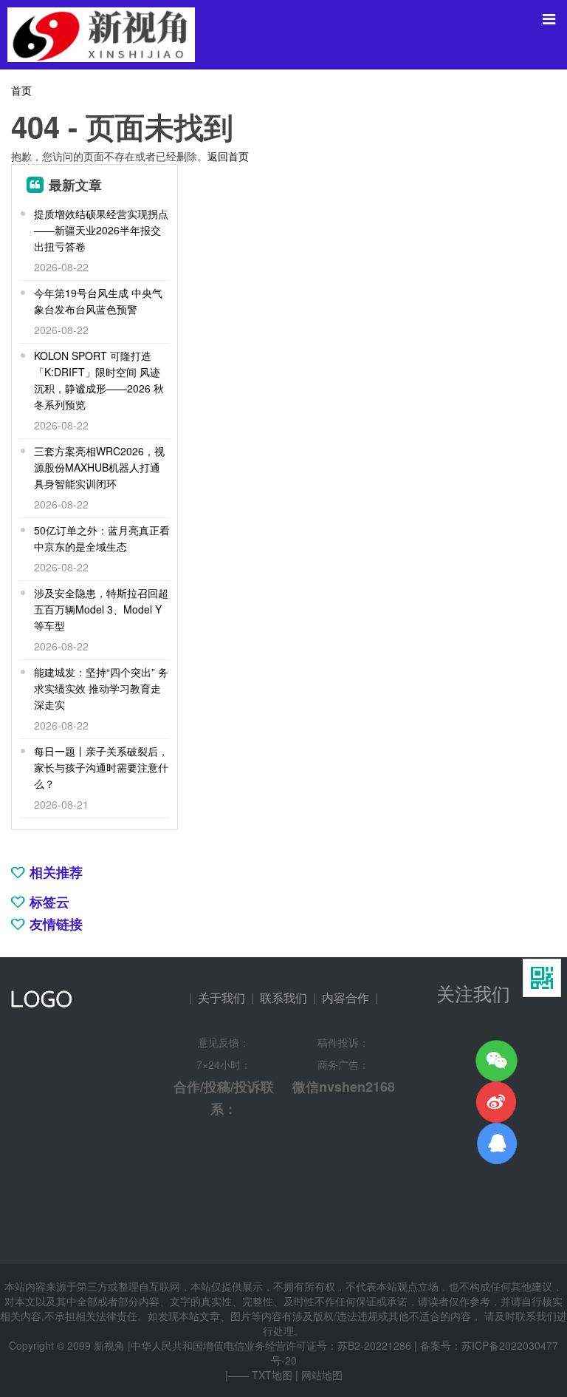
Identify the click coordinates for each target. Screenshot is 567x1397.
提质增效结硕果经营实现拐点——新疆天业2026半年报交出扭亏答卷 (101, 230)
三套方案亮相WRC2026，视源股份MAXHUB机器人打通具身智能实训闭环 (99, 467)
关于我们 (221, 997)
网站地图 (322, 1374)
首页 (21, 90)
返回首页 (228, 156)
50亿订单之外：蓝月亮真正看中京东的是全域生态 (102, 538)
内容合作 (345, 997)
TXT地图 (272, 1374)
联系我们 (283, 997)
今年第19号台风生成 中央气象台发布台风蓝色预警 (98, 300)
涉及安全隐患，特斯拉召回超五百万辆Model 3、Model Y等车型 (101, 609)
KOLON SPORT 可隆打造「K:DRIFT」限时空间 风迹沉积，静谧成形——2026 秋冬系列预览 (99, 380)
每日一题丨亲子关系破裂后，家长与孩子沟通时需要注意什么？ (101, 767)
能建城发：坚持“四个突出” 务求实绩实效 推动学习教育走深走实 (101, 688)
